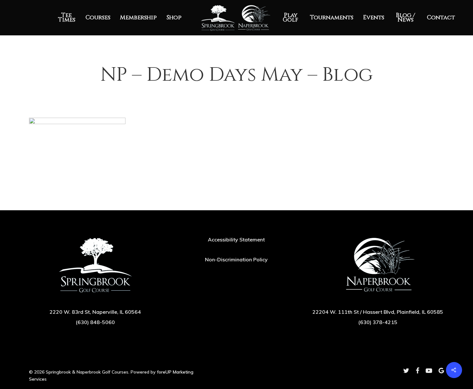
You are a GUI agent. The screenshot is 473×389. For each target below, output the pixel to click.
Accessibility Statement (236, 239)
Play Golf (290, 17)
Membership (138, 17)
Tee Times (66, 17)
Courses (98, 17)
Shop (173, 17)
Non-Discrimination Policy (236, 259)
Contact (441, 17)
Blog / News (405, 17)
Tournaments (331, 17)
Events (373, 17)
